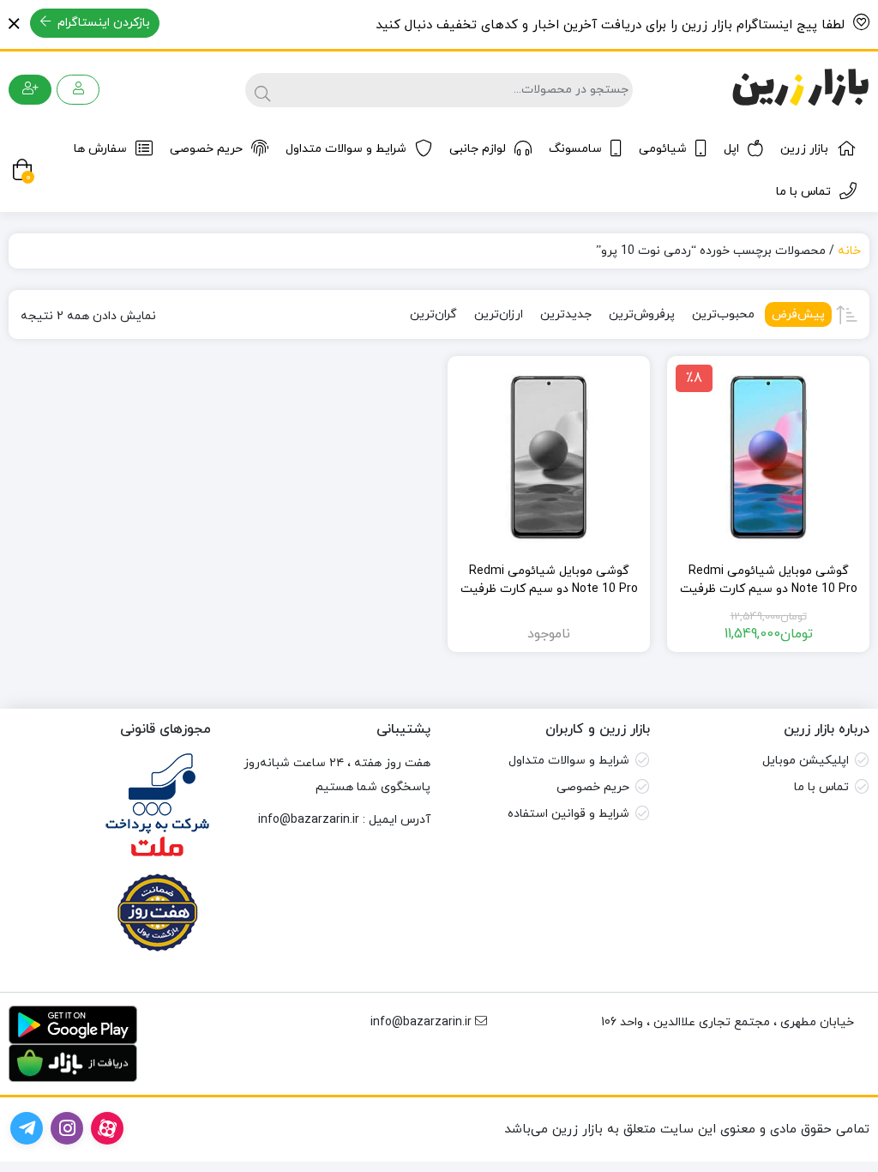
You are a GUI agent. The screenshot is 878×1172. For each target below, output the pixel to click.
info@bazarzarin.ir (308, 820)
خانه (849, 251)
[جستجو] (260, 90)
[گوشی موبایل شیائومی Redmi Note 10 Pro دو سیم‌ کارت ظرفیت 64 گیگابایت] (548, 457)
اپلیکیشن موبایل (805, 760)
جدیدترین (566, 314)
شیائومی (663, 149)
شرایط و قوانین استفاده (568, 814)
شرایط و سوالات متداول (346, 149)
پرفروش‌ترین (642, 314)
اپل (731, 149)
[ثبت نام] (30, 90)
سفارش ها (100, 149)
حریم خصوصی (206, 149)
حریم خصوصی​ (592, 787)
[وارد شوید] (78, 90)
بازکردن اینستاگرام (102, 23)
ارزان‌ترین (498, 314)
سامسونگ (575, 149)
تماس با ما (803, 192)
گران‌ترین (433, 314)
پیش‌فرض (798, 314)
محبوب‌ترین (723, 314)
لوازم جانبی (477, 149)
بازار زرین (804, 149)
